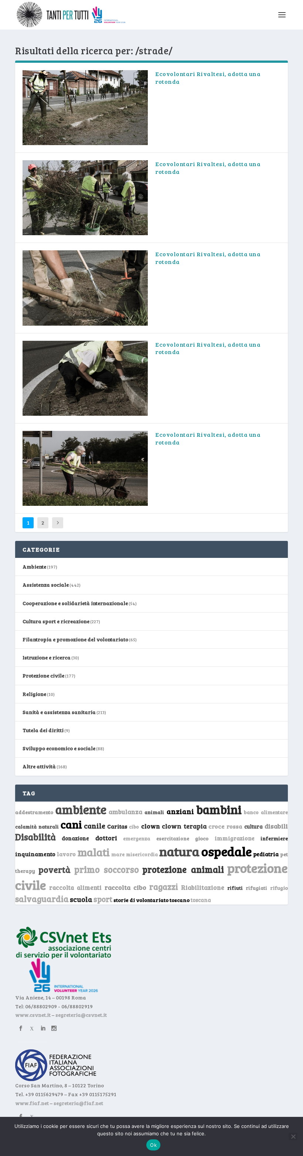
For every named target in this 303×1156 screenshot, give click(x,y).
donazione (75, 838)
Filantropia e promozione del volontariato (75, 639)
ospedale (226, 851)
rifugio (279, 887)
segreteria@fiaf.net (78, 1103)
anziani (180, 811)
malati (94, 852)
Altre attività (39, 766)
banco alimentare (266, 812)
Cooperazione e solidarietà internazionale (75, 603)
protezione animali (183, 869)
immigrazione (235, 838)
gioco (201, 838)
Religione (34, 693)
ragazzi (163, 886)
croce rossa (225, 826)
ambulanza (125, 811)
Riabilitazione (202, 887)
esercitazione (172, 838)
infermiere (274, 838)
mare (118, 854)
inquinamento (35, 854)
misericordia (142, 854)
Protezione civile (43, 675)
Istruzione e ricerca (47, 657)
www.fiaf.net (32, 1103)
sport (102, 899)
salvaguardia (42, 898)
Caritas (117, 826)
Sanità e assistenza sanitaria (59, 712)
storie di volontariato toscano (151, 899)
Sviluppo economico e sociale (59, 748)
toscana (201, 899)
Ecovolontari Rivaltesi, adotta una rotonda (208, 77)
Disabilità (35, 837)
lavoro (66, 854)
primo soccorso (106, 869)
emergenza (136, 838)
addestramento (34, 812)
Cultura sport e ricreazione (56, 621)
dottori (106, 838)
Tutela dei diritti (43, 730)
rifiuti (235, 888)
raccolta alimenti (75, 887)
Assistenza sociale (46, 584)
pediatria (266, 854)
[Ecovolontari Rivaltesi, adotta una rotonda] (85, 107)
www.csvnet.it (33, 1014)
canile (94, 825)
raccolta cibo (125, 887)
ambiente (80, 809)
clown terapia (184, 825)
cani (71, 824)
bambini (219, 809)
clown (150, 825)
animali (154, 812)
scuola (81, 899)
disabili (276, 825)
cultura (253, 826)
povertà (54, 869)
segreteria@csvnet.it (81, 1014)
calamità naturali (37, 826)
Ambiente (34, 566)
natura (179, 851)
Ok (153, 1145)
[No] (293, 1136)
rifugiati (256, 888)
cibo (134, 826)
